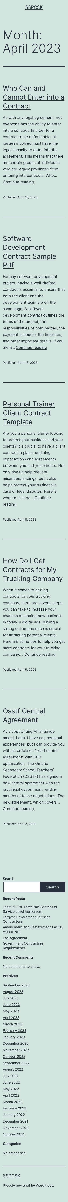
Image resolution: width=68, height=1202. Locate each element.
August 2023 (13, 992)
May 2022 (11, 1089)
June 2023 (11, 1005)
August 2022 (13, 1069)
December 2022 (16, 1043)
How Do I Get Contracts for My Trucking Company (33, 570)
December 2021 (15, 1121)
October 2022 (14, 1057)
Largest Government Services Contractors (26, 919)
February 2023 (14, 1031)
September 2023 (16, 985)
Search (8, 879)
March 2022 (12, 1102)
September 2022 (16, 1063)
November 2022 (16, 1050)
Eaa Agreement (15, 938)
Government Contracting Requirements (23, 945)
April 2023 (11, 1018)
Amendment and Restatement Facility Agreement (33, 929)
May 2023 (11, 1011)
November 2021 (15, 1128)
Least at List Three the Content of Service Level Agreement (30, 909)
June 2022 (11, 1082)
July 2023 (11, 998)
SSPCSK (34, 7)
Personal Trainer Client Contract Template (29, 413)
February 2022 (14, 1108)
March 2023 (12, 1024)
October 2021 (14, 1134)
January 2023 (14, 1037)
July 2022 (11, 1076)
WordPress (44, 1185)
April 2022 (11, 1095)
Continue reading (18, 182)
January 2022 (14, 1115)
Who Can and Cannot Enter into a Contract (33, 97)
